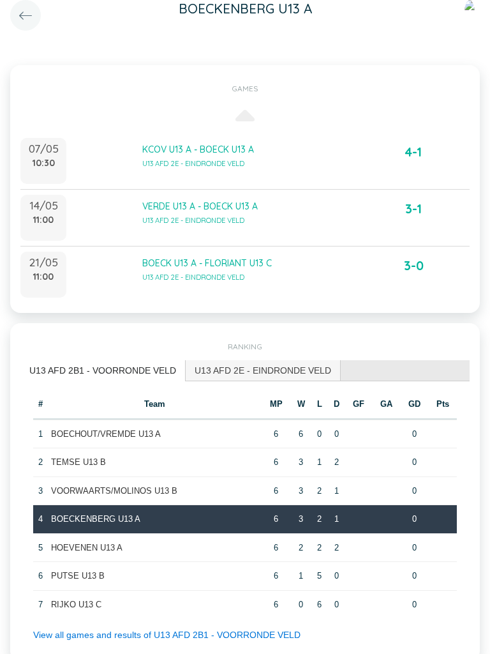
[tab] (103, 370)
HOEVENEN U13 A (86, 547)
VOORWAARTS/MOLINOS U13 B (114, 491)
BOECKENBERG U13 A (95, 519)
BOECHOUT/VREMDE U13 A (106, 434)
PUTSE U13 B (78, 576)
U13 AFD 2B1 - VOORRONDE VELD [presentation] (102, 370)
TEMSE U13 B (78, 462)
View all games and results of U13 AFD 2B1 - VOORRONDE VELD (167, 635)
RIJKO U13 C (76, 604)
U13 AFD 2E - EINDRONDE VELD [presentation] (263, 370)
